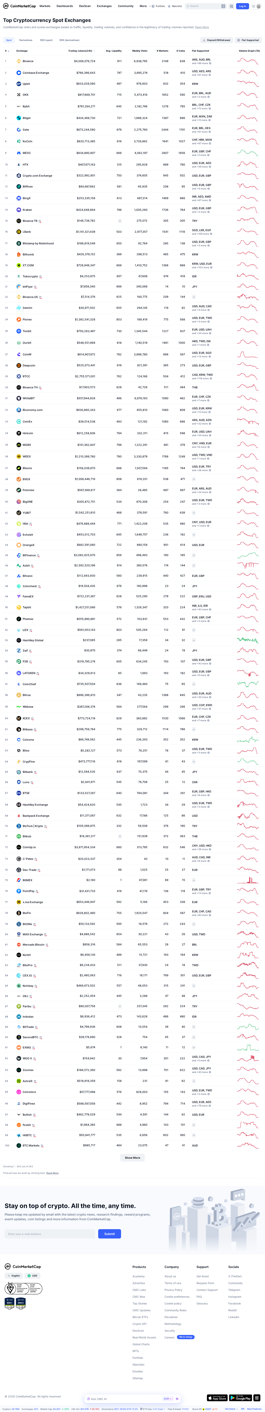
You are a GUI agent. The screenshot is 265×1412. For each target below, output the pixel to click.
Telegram (234, 1289)
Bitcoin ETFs (140, 1317)
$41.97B (85, 1409)
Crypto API (139, 1323)
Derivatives (25, 40)
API (242, 1409)
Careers (170, 1337)
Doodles (137, 1371)
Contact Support (207, 1289)
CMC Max (138, 1296)
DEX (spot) (46, 40)
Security (170, 1330)
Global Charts (141, 1344)
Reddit (232, 1310)
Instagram (234, 1296)
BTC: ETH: (126, 1409)
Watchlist (138, 1364)
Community (235, 1283)
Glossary (202, 1303)
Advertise (138, 1283)
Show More (132, 1157)
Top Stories (139, 1303)
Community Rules (176, 1310)
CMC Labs (139, 1289)
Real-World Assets (144, 1337)
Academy (138, 1276)
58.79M (15, 1409)
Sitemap (137, 1378)
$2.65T (57, 1409)
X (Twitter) (235, 1276)
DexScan (138, 1330)
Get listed (203, 1276)
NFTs (135, 1351)
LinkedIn (233, 1317)
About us (170, 1276)
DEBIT (211, 1409)
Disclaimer (171, 1317)
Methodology (173, 1323)
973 (36, 1409)
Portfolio (137, 1357)
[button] (145, 6)
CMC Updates (141, 1310)
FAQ (199, 1296)
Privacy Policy (173, 1289)
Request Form (205, 1283)
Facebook (234, 1303)
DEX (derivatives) (70, 40)
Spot (9, 40)
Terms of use (173, 1283)
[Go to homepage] (19, 6)
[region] (95, 6)
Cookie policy (173, 1303)
